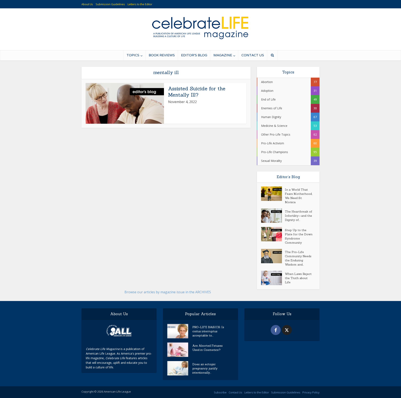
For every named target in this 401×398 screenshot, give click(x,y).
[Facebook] (276, 330)
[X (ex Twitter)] (287, 330)
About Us (87, 4)
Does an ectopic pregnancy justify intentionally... (204, 368)
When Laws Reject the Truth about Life (298, 278)
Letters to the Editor (140, 4)
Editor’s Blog (194, 55)
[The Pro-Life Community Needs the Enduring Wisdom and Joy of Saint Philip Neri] (273, 256)
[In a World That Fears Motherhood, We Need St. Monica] (273, 193)
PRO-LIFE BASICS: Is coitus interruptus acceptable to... (208, 331)
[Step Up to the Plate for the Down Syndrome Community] (273, 234)
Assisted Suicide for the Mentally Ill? (196, 91)
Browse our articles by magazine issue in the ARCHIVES (167, 292)
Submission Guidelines (110, 4)
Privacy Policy (311, 392)
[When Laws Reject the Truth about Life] (273, 278)
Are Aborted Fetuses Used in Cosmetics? (207, 348)
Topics (133, 55)
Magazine (222, 55)
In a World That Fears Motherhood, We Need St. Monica (298, 196)
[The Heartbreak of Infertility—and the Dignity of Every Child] (273, 215)
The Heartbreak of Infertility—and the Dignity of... (298, 216)
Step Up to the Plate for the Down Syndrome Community (298, 236)
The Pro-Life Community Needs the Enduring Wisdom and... (298, 258)
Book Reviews (162, 55)
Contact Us (252, 55)
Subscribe (220, 392)
